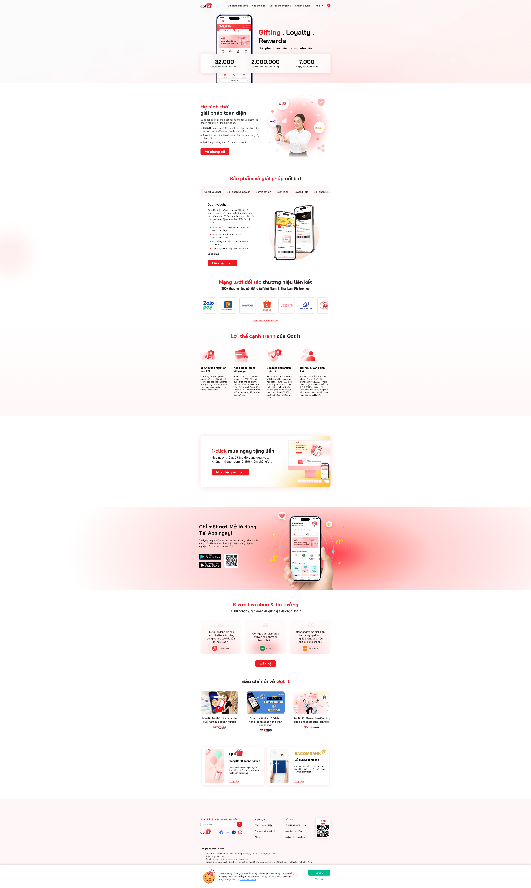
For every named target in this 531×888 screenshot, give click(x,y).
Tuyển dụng (260, 819)
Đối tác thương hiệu (280, 5)
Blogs (257, 837)
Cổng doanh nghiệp (263, 825)
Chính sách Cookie (248, 879)
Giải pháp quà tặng (237, 5)
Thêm (317, 5)
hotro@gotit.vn (220, 859)
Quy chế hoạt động (293, 831)
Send (239, 824)
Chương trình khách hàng (266, 831)
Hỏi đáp (289, 819)
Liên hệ (265, 664)
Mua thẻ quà (258, 5)
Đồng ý (319, 872)
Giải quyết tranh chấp (295, 837)
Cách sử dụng (302, 5)
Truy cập (234, 781)
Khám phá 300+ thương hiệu (265, 320)
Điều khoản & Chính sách (296, 825)
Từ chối (319, 879)
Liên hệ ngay (222, 263)
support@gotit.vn (240, 859)
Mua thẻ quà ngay (230, 472)
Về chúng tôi (215, 151)
